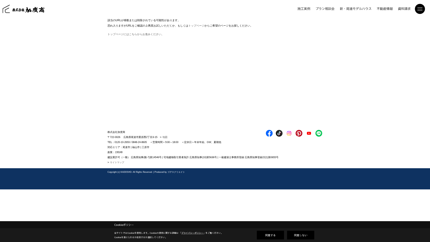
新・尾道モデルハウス (356, 9)
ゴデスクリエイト (176, 172)
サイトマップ (117, 162)
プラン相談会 (325, 9)
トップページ (196, 25)
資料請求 (404, 9)
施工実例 (303, 9)
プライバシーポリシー (192, 232)
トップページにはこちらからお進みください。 (136, 34)
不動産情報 (385, 9)
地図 (164, 137)
